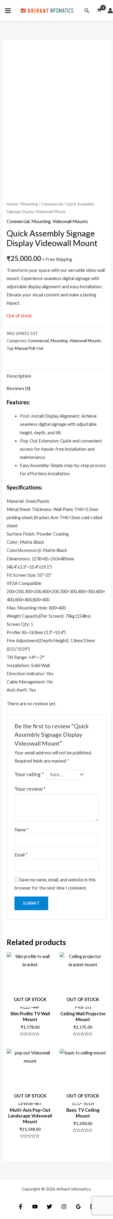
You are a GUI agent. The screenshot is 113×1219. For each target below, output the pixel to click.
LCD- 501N (83, 1099)
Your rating (29, 774)
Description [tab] (19, 376)
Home (12, 204)
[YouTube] (35, 1206)
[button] (87, 11)
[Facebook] (20, 1206)
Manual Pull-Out (29, 348)
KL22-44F (30, 1003)
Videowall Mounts (70, 221)
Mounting (29, 204)
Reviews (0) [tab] (18, 388)
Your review (30, 789)
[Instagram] (64, 1206)
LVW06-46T (30, 1099)
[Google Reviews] (78, 1206)
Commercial (51, 204)
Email (21, 854)
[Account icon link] (110, 10)
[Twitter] (49, 1206)
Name (21, 829)
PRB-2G (83, 1003)
